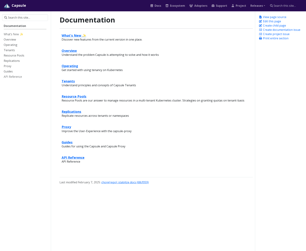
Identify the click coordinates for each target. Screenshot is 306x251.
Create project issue (276, 34)
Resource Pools (74, 96)
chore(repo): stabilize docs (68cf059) (125, 182)
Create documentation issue (281, 30)
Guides (67, 142)
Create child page (274, 25)
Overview (69, 50)
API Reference (73, 157)
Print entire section (275, 38)
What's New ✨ (74, 35)
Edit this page (271, 21)
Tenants (68, 81)
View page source (274, 17)
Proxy (66, 127)
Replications (71, 111)
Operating (70, 66)
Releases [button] (256, 6)
